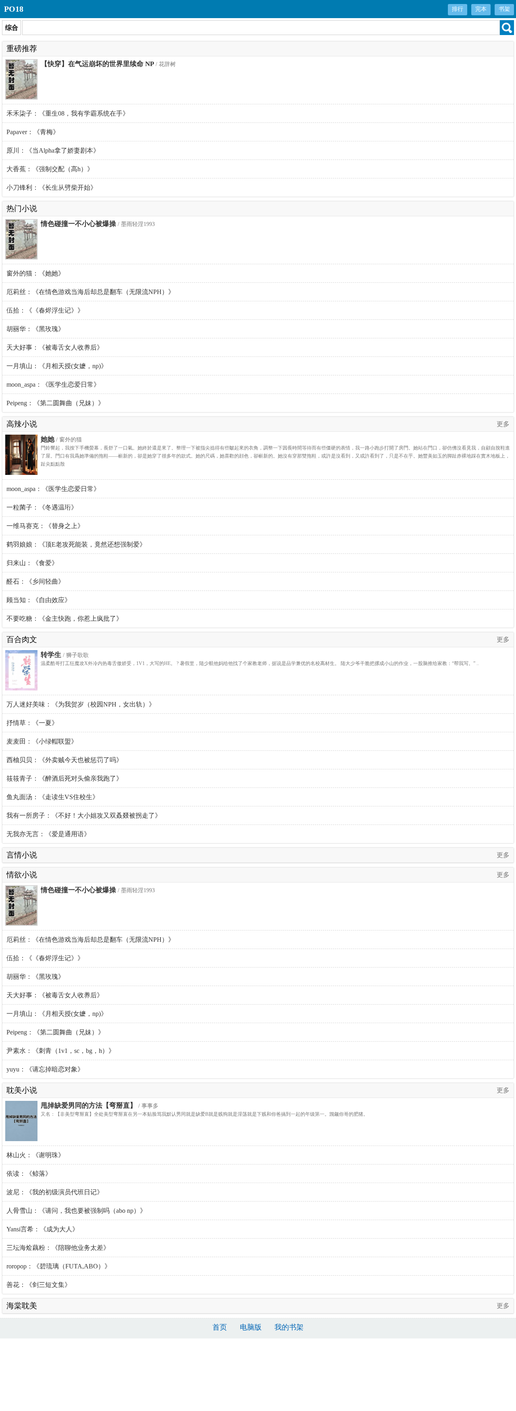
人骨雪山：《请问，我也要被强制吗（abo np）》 (76, 1210)
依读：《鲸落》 (29, 1173)
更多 (503, 424)
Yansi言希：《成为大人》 (42, 1229)
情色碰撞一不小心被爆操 (78, 224)
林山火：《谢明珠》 (35, 1155)
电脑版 (251, 1327)
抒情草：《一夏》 (32, 722)
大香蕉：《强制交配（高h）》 (50, 169)
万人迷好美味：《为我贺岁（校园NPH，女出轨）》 (80, 704)
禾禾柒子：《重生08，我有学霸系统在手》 (67, 113)
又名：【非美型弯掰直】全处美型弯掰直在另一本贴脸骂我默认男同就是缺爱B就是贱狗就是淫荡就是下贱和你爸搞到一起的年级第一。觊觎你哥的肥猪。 (204, 1114)
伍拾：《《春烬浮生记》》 (45, 310)
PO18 (13, 8)
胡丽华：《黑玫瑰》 (35, 328)
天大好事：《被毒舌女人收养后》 (54, 347)
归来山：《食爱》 (32, 562)
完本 (481, 9)
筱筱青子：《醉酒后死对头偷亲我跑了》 (64, 778)
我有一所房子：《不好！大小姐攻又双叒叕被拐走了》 (83, 815)
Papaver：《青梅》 (32, 131)
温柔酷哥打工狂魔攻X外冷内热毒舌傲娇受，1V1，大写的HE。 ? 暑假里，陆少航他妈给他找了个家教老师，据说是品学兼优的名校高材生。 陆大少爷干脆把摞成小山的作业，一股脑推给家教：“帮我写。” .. (260, 663)
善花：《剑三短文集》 (38, 1284)
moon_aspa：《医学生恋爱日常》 (53, 384)
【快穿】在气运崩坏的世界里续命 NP (97, 64)
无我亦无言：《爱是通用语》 (48, 834)
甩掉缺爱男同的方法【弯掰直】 (89, 1105)
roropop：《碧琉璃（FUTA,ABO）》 (58, 1266)
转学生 (51, 655)
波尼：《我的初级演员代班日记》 (54, 1192)
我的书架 (289, 1327)
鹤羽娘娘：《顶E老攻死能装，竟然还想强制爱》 (76, 544)
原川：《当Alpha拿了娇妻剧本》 (53, 150)
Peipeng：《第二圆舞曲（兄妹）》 (55, 403)
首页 (219, 1327)
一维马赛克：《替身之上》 (45, 525)
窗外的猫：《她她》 (35, 273)
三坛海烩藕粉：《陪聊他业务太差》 (58, 1247)
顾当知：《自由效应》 (38, 600)
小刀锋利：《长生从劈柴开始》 (51, 187)
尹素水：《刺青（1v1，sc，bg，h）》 (60, 1050)
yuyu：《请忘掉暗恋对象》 (45, 1069)
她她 (47, 439)
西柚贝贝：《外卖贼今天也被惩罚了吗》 (64, 759)
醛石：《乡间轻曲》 (35, 581)
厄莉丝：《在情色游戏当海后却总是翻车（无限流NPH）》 (90, 291)
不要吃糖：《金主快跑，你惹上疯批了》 (64, 618)
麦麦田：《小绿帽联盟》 (41, 741)
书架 (504, 9)
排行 (457, 9)
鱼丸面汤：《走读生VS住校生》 (52, 797)
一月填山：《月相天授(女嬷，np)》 (56, 366)
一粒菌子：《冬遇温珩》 (41, 507)
